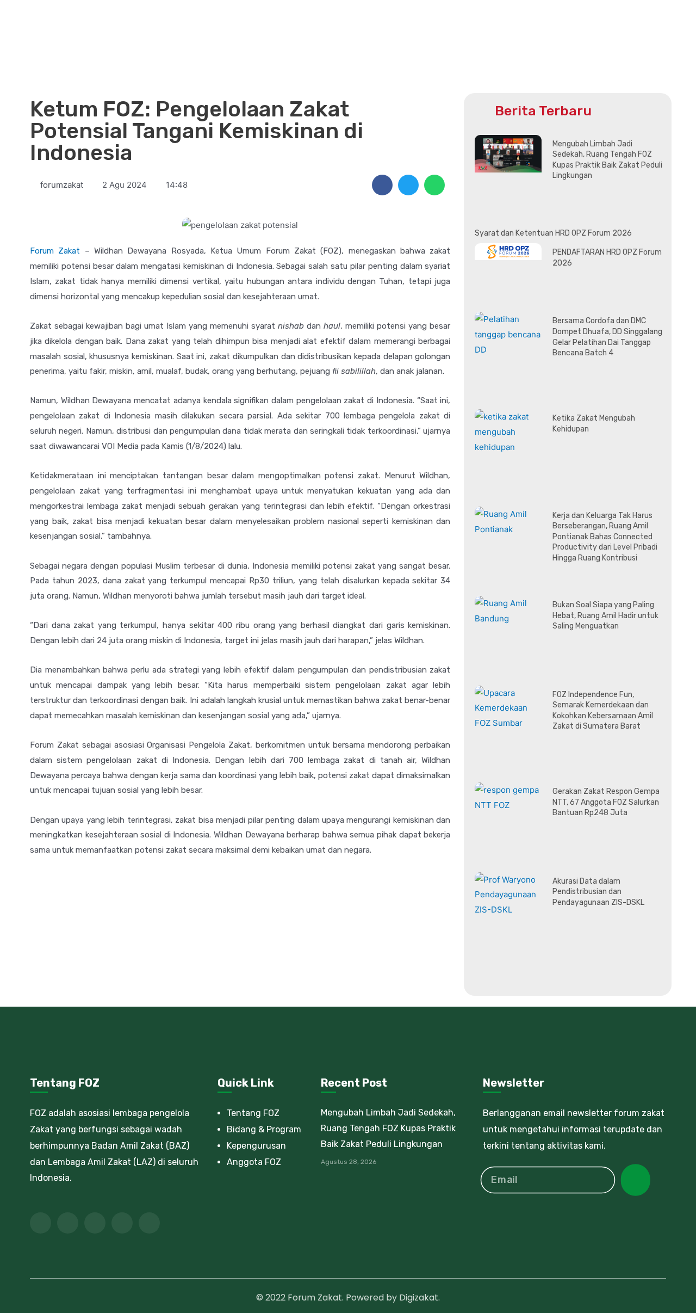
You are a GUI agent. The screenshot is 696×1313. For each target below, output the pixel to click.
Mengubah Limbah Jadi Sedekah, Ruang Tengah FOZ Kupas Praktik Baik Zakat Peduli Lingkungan (388, 1128)
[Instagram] (149, 1223)
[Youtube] (94, 1223)
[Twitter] (67, 1223)
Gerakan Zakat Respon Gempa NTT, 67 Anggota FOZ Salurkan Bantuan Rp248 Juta (606, 802)
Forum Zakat (55, 251)
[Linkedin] (122, 1223)
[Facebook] (40, 1223)
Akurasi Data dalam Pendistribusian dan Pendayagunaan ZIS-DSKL (598, 892)
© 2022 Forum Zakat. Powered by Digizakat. (348, 1297)
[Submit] (635, 1180)
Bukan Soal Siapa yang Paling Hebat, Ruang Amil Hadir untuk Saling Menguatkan (605, 615)
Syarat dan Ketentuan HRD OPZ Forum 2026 (553, 233)
